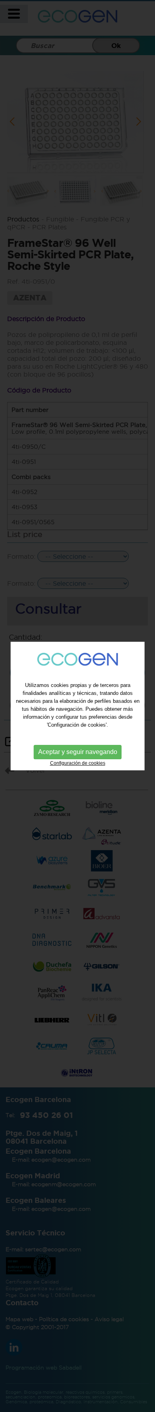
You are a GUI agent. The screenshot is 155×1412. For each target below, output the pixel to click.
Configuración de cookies (77, 763)
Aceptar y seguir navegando (77, 751)
